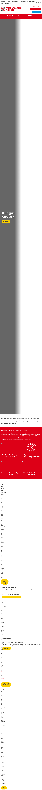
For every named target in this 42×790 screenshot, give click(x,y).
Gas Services (32, 1)
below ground (2, 677)
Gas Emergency (36, 9)
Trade (2, 3)
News (9, 1)
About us (3, 1)
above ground (2, 672)
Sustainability (15, 1)
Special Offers (24, 1)
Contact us (8, 3)
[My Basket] (38, 2)
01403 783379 (36, 6)
